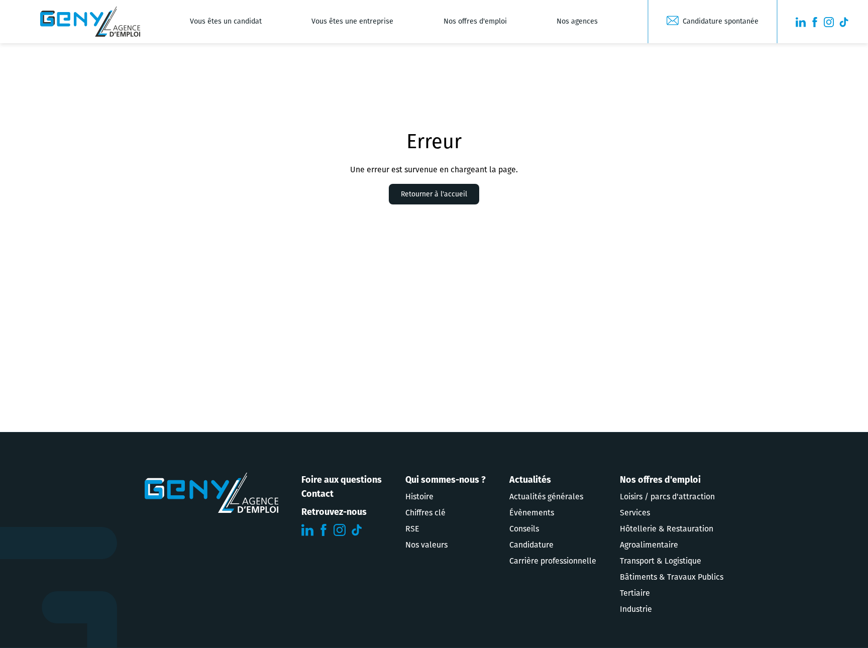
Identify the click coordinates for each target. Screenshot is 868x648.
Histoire (419, 496)
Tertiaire (635, 593)
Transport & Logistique (660, 561)
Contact (317, 493)
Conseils (524, 528)
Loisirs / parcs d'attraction (667, 496)
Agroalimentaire (649, 545)
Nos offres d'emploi (475, 21)
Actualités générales (546, 496)
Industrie (636, 609)
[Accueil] (90, 22)
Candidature (531, 545)
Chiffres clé (425, 512)
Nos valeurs (426, 545)
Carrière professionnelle (552, 561)
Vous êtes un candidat (226, 21)
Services (635, 512)
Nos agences (577, 21)
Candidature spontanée (720, 21)
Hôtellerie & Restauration (666, 528)
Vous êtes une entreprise (352, 21)
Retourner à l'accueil (434, 194)
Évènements (531, 512)
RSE (412, 528)
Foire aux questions (341, 479)
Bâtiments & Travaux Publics (671, 577)
